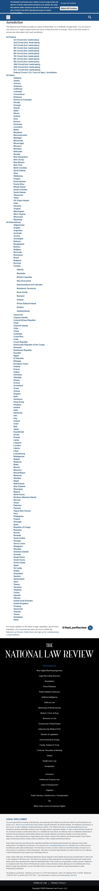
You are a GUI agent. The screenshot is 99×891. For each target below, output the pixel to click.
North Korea (19, 494)
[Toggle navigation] (8, 17)
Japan (16, 429)
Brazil (16, 258)
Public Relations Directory (49, 692)
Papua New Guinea (22, 511)
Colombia (18, 334)
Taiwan (17, 584)
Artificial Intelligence (50, 697)
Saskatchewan (23, 311)
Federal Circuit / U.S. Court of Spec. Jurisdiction (35, 72)
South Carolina (20, 189)
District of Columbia (23, 100)
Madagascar (19, 456)
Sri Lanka (18, 568)
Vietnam (17, 611)
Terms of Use (20, 825)
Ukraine (17, 598)
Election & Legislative (49, 734)
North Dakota (20, 170)
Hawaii (17, 108)
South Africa (19, 557)
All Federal (11, 37)
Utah (16, 203)
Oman (16, 503)
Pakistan (17, 505)
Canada (17, 266)
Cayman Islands (21, 317)
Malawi (17, 459)
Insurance (50, 774)
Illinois (16, 113)
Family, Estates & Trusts (49, 745)
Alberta (20, 269)
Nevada (17, 154)
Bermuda (18, 252)
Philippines (19, 516)
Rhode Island (19, 187)
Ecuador (17, 353)
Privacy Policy (33, 825)
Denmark (18, 347)
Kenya (16, 434)
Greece (17, 383)
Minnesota (18, 140)
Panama (17, 508)
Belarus (17, 247)
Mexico (17, 467)
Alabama (17, 78)
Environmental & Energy (49, 740)
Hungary (17, 404)
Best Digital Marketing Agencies (49, 670)
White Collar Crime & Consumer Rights (49, 806)
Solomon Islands (21, 552)
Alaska (17, 81)
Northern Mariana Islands (25, 497)
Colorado (18, 91)
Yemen (17, 614)
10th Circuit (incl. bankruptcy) (27, 64)
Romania (18, 530)
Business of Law (49, 718)
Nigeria (17, 492)
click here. (73, 875)
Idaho (16, 110)
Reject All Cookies (69, 8)
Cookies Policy (16, 13)
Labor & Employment (49, 785)
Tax (49, 801)
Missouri (17, 146)
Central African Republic (25, 320)
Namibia (17, 478)
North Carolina (20, 168)
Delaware (18, 97)
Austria (17, 236)
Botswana (18, 255)
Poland (17, 519)
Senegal (17, 541)
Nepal (16, 481)
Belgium (17, 249)
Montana (17, 149)
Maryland (18, 132)
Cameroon (18, 315)
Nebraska (18, 151)
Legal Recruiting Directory (49, 676)
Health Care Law (49, 761)
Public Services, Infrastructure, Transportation (49, 795)
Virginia (17, 209)
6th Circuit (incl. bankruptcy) (26, 53)
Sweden (17, 576)
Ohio (16, 173)
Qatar (16, 524)
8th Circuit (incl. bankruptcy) (26, 59)
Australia (18, 233)
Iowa (16, 119)
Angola (17, 228)
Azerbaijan (18, 238)
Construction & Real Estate (49, 724)
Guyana (17, 394)
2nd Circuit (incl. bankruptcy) (27, 42)
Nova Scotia (22, 292)
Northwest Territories (26, 288)
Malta (16, 464)
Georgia (17, 105)
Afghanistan (19, 225)
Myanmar (18, 475)
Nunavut (20, 296)
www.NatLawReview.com (76, 827)
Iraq (15, 418)
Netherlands (19, 483)
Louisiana (18, 127)
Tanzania (18, 587)
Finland (17, 366)
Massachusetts (20, 135)
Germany (18, 375)
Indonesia (18, 413)
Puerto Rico (19, 184)
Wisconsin (18, 217)
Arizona (17, 83)
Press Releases (49, 686)
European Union (21, 364)
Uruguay (17, 606)
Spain (16, 565)
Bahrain (17, 241)
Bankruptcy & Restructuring (49, 708)
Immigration (49, 766)
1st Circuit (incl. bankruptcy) (26, 40)
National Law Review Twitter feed (19, 632)
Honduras (18, 399)
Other (16, 620)
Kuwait (17, 437)
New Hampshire (21, 157)
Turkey (17, 592)
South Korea (19, 560)
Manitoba (21, 273)
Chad (16, 323)
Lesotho (17, 445)
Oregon (17, 179)
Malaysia (17, 462)
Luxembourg (19, 454)
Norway (17, 500)
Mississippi (19, 143)
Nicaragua (18, 489)
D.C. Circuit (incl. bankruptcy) (27, 70)
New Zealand (19, 486)
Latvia (16, 440)
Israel (16, 424)
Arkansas (18, 86)
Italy (15, 426)
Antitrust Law (49, 702)
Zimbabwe (18, 617)
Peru (16, 513)
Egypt (16, 355)
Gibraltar (18, 377)
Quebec (20, 307)
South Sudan (19, 562)
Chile (16, 328)
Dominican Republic (23, 350)
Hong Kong (19, 402)
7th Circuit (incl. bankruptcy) (26, 56)
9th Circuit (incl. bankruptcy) (26, 61)
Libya (16, 451)
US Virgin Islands (21, 200)
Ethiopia (17, 361)
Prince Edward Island (26, 303)
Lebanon (17, 443)
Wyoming (18, 219)
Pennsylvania (20, 181)
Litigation (49, 790)
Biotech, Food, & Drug (49, 713)
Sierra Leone (19, 543)
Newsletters (49, 681)
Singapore (18, 546)
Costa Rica (18, 336)
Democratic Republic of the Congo (29, 345)
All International (13, 222)
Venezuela (18, 609)
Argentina (18, 230)
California (18, 89)
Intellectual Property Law (49, 779)
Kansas (17, 121)
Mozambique (19, 473)
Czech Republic (21, 342)
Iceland (17, 407)
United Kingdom (21, 603)
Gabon (17, 372)
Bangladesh (19, 244)
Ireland (17, 421)
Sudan (16, 571)
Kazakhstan (19, 432)
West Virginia (20, 214)
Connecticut (19, 94)
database (24, 827)
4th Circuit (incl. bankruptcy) (26, 48)
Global (49, 756)
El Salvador (19, 358)
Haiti (16, 396)
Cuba (16, 339)
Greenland (18, 385)
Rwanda (17, 535)
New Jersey (19, 159)
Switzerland (19, 579)
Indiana (17, 116)
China (16, 331)
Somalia (17, 554)
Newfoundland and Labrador (30, 285)
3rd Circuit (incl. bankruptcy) (26, 45)
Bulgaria (17, 260)
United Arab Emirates (23, 601)
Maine (16, 130)
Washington (19, 211)
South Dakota (20, 192)
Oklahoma (18, 176)
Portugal (17, 522)
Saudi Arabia (19, 538)
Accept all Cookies (68, 3)
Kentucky (18, 124)
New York (18, 165)
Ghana (16, 380)
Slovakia (17, 549)
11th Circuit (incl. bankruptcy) (27, 67)
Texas (16, 198)
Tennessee (18, 195)
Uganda (17, 595)
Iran (15, 415)
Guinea (17, 391)
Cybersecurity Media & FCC (49, 729)
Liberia (17, 448)
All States (10, 75)
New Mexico (19, 162)
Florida (17, 102)
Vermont (17, 206)
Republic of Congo (22, 527)
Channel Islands (21, 325)
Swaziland (18, 573)
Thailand (17, 590)
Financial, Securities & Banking (49, 750)
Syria (16, 582)
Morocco (18, 470)
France (17, 369)
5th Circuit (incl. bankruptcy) (26, 51)
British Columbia (24, 277)
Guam (16, 388)
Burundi (17, 263)
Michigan (18, 138)
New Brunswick (24, 281)
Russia (17, 532)
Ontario (20, 300)
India (16, 410)
